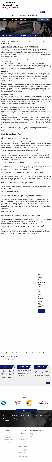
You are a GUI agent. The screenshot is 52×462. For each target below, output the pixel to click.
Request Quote (42, 311)
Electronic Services (22, 442)
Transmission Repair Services (9, 360)
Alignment (23, 433)
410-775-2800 (34, 15)
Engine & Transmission (22, 443)
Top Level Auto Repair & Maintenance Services (29, 42)
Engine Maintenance (23, 445)
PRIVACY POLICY (9, 441)
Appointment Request (43, 19)
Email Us (20, 377)
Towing (22, 455)
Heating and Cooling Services (23, 450)
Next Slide (49, 383)
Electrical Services (22, 440)
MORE (8, 442)
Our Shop (5, 19)
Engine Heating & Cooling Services (10, 356)
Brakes (22, 436)
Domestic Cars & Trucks (22, 439)
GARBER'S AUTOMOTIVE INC (8, 42)
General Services (23, 449)
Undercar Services (22, 458)
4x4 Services (22, 432)
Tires (23, 453)
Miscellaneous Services (22, 452)
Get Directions (25, 377)
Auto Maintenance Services (8, 358)
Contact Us (32, 19)
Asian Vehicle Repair (23, 435)
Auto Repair (14, 19)
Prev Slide (47, 383)
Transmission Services (22, 456)
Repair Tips (23, 19)
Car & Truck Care (23, 437)
